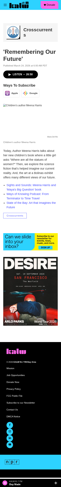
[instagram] (10, 431)
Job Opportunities (16, 375)
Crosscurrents (15, 215)
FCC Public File (14, 396)
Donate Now (13, 382)
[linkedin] (10, 438)
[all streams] (56, 483)
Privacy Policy (14, 389)
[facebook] (10, 425)
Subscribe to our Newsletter (21, 403)
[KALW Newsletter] (30, 241)
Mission (10, 368)
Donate (51, 4)
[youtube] (10, 445)
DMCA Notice (13, 416)
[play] (5, 483)
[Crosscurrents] (13, 32)
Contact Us (12, 409)
